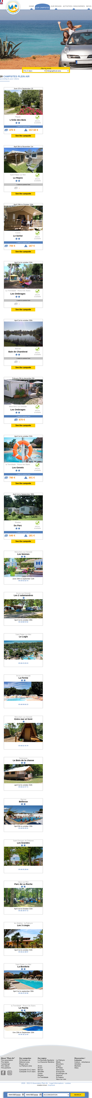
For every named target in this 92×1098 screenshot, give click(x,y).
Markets (78, 1066)
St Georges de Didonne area (24, 1061)
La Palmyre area (25, 1066)
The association (7, 1060)
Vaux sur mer (61, 1079)
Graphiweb (51, 1085)
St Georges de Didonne (61, 1074)
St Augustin (60, 1071)
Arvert (40, 1068)
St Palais (59, 1068)
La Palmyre (60, 1060)
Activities (78, 1064)
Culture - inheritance (82, 1062)
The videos (5, 1066)
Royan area (23, 1064)
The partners (6, 1068)
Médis (58, 1062)
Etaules (40, 1075)
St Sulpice (60, 1077)
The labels (5, 1062)
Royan (58, 1066)
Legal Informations (56, 1083)
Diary (76, 1068)
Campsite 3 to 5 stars (27, 1071)
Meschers (59, 1064)
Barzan (40, 1070)
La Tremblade (43, 1077)
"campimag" (5, 1064)
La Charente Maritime (46, 1062)
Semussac (60, 1070)
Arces (40, 1066)
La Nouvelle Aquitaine (46, 1060)
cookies (68, 1083)
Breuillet (41, 1071)
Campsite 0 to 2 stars (27, 1070)
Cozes (40, 1073)
